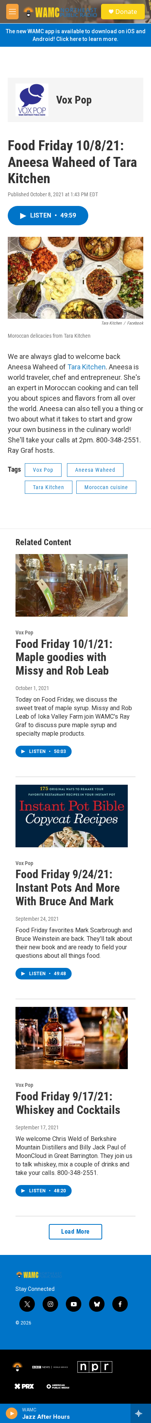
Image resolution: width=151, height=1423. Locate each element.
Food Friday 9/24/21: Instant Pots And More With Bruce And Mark (67, 887)
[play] (12, 1413)
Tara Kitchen (86, 367)
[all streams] (140, 1413)
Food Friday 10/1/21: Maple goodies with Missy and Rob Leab (63, 657)
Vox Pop (74, 100)
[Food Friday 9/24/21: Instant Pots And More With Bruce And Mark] (71, 816)
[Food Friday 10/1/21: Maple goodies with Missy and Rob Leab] (71, 585)
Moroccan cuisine (106, 487)
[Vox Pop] (31, 99)
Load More (75, 1231)
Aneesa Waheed (95, 470)
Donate (126, 11)
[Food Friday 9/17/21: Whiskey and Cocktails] (71, 1038)
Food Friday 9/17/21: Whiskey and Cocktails (67, 1103)
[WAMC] (17, 1367)
